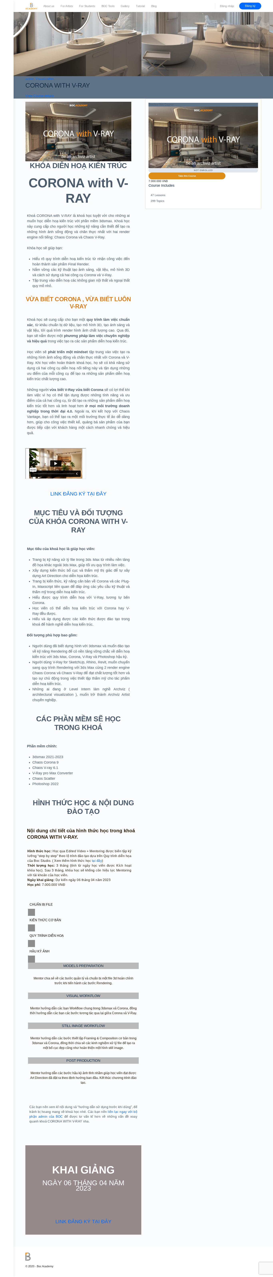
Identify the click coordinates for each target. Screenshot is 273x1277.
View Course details (40, 96)
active (29, 79)
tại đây (97, 860)
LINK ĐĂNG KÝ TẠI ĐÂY (78, 493)
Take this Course (187, 176)
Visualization (44, 79)
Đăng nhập (227, 6)
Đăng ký (250, 5)
